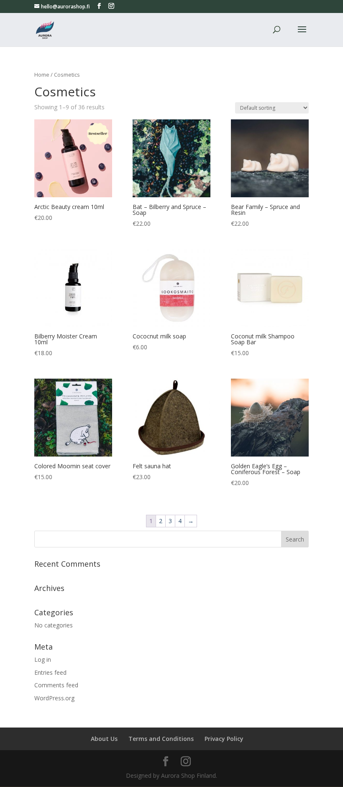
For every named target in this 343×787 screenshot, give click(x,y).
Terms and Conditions (161, 739)
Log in (42, 659)
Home (41, 74)
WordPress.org (54, 698)
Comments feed (56, 685)
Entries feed (50, 672)
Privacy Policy (224, 739)
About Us (104, 739)
